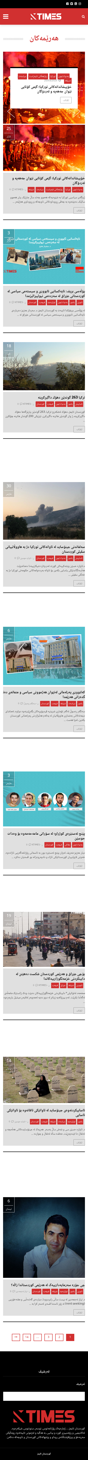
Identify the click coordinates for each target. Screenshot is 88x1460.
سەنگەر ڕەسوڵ (30, 704)
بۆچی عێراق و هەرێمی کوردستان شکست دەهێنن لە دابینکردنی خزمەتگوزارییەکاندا (50, 976)
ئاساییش (78, 404)
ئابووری (79, 985)
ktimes (19, 190)
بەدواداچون (63, 76)
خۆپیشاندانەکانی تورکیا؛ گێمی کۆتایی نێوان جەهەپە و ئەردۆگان (46, 89)
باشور (72, 302)
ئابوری (79, 302)
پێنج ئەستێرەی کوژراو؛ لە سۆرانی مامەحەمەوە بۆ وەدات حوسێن (46, 836)
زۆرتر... (66, 100)
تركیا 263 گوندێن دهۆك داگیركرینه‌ (61, 398)
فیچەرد (42, 302)
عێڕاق (63, 985)
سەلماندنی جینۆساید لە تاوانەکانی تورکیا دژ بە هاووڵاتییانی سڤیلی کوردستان (45, 549)
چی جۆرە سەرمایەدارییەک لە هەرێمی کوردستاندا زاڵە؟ (47, 1285)
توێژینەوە (51, 302)
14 (26, 1337)
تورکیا (52, 76)
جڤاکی (67, 845)
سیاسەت (22, 76)
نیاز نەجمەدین (21, 1291)
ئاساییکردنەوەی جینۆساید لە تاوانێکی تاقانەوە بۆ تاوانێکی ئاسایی (46, 1112)
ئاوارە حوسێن (25, 558)
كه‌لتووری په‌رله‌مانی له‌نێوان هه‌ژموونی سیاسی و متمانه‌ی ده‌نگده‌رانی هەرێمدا (44, 694)
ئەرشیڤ (80, 1384)
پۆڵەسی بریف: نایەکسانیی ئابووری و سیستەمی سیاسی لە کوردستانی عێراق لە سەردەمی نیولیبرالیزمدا (46, 293)
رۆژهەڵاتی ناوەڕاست (38, 76)
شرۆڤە (68, 81)
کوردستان (32, 302)
